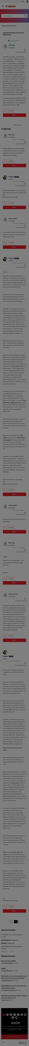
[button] (26, 2)
